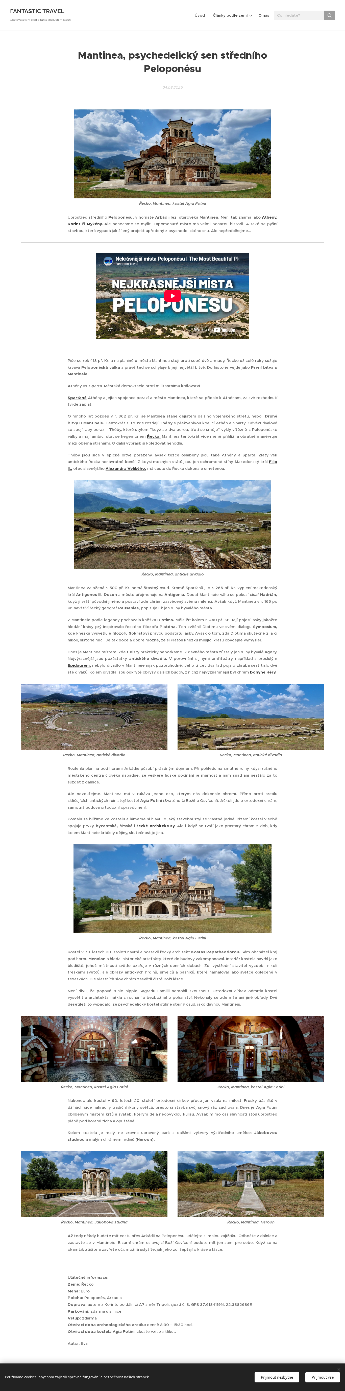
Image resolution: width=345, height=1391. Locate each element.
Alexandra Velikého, (126, 468)
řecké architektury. (156, 825)
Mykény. (95, 223)
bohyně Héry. (263, 672)
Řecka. (154, 436)
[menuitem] (201, 15)
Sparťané (77, 397)
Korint (74, 223)
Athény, (269, 217)
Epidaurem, (79, 665)
